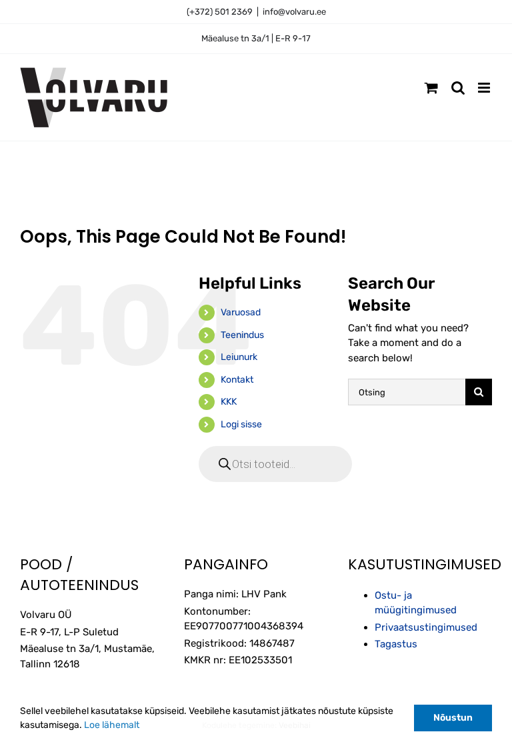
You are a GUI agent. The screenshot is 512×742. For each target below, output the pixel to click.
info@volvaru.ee (294, 12)
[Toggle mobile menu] (485, 88)
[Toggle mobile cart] (431, 88)
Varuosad (241, 312)
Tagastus (396, 644)
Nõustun (453, 717)
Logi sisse (241, 424)
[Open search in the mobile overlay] (275, 464)
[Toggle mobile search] (458, 88)
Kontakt (237, 379)
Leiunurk (239, 357)
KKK (229, 401)
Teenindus (242, 335)
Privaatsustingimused (426, 627)
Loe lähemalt (111, 725)
